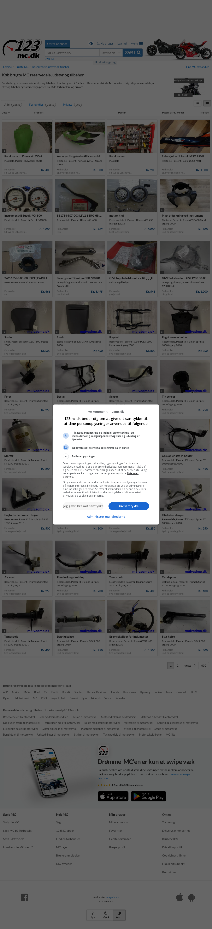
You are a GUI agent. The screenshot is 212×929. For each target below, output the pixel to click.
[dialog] (106, 464)
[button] (106, 456)
